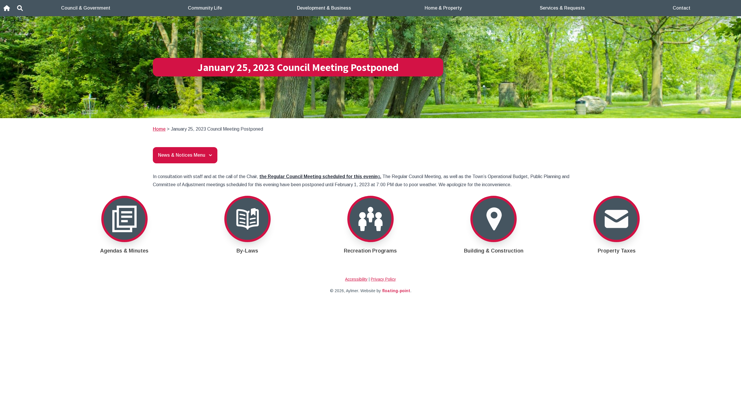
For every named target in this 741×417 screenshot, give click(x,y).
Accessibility (356, 279)
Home (159, 129)
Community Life (205, 8)
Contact (681, 8)
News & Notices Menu (181, 155)
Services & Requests (562, 8)
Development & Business (324, 8)
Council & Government (85, 8)
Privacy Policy (383, 279)
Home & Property (443, 8)
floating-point (396, 290)
